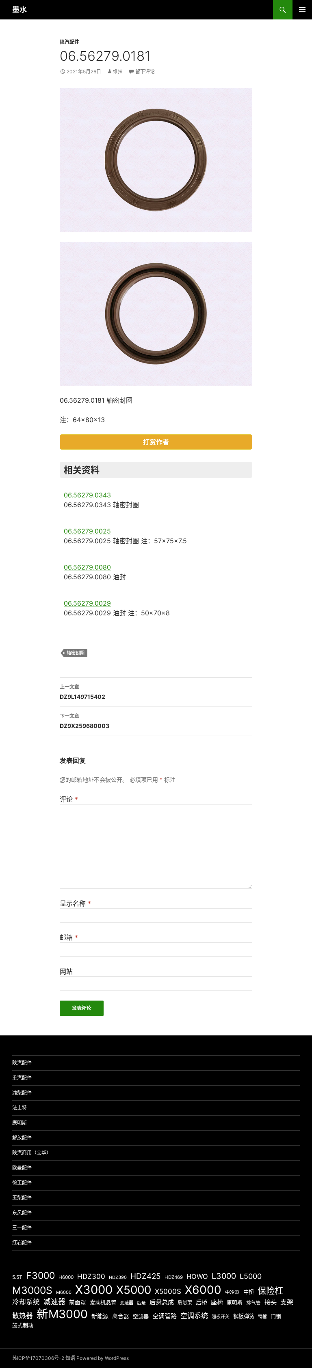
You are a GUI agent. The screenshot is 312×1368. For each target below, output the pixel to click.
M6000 (64, 1292)
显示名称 (75, 903)
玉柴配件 (22, 1198)
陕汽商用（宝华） (31, 1153)
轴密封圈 (75, 653)
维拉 (118, 71)
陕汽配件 (69, 42)
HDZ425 (145, 1276)
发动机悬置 (103, 1302)
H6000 (66, 1277)
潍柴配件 (22, 1093)
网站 (66, 971)
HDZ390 (118, 1277)
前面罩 (77, 1302)
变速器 (126, 1303)
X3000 (94, 1290)
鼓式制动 (22, 1325)
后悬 (141, 1303)
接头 (270, 1302)
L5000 (251, 1276)
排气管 (253, 1303)
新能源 (99, 1316)
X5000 (133, 1290)
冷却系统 (26, 1302)
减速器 (54, 1302)
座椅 (217, 1302)
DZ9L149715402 (82, 692)
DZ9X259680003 (84, 721)
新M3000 (62, 1314)
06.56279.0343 (87, 495)
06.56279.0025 (87, 531)
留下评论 (145, 71)
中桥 (248, 1292)
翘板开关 (221, 1316)
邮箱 (69, 937)
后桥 (201, 1302)
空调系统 (194, 1316)
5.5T (17, 1277)
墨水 (19, 9)
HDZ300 (91, 1276)
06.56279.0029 (87, 603)
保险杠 (270, 1290)
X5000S (168, 1291)
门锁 (276, 1316)
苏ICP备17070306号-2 (38, 1358)
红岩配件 (22, 1243)
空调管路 (164, 1316)
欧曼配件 (22, 1168)
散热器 (22, 1316)
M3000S (32, 1290)
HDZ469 (174, 1277)
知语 (70, 1358)
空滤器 (141, 1316)
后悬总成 (162, 1302)
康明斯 (19, 1123)
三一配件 (22, 1228)
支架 (286, 1302)
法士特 (19, 1108)
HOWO (197, 1276)
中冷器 (232, 1292)
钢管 (262, 1316)
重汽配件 (22, 1078)
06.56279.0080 (87, 567)
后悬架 (185, 1303)
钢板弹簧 (243, 1316)
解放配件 (22, 1138)
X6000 (203, 1290)
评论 (69, 799)
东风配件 (22, 1213)
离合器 (120, 1316)
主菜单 (302, 9)
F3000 (40, 1275)
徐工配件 (22, 1183)
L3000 (224, 1276)
